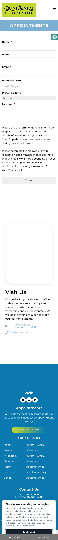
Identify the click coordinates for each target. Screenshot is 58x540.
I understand (29, 532)
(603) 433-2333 (19, 332)
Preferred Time (11, 93)
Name (7, 42)
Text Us (45, 537)
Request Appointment (29, 429)
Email (6, 66)
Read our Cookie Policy (23, 525)
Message (8, 104)
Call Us (16, 537)
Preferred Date (11, 80)
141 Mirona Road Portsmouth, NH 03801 (24, 325)
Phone (7, 54)
